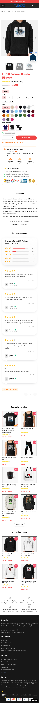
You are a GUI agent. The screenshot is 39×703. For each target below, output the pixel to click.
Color (3, 104)
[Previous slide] (4, 38)
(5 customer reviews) (17, 81)
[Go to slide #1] (9, 66)
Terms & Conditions (7, 643)
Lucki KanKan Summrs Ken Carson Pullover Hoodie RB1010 (29, 583)
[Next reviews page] (35, 394)
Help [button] (35, 700)
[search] (33, 5)
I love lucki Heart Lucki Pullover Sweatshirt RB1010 (9, 513)
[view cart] (36, 5)
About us (4, 640)
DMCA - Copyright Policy (8, 648)
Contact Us (4, 667)
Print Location (6, 122)
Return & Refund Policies (8, 664)
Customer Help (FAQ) (7, 669)
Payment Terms (6, 662)
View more (19, 525)
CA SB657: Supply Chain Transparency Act (13, 650)
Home (3, 11)
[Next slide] (35, 38)
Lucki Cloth (10, 11)
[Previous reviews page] (26, 394)
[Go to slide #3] (29, 66)
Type (3, 88)
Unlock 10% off (3, 695)
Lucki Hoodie (21, 11)
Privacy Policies (5, 645)
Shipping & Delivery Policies (9, 659)
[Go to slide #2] (19, 66)
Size (3, 94)
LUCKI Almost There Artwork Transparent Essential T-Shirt (8, 430)
